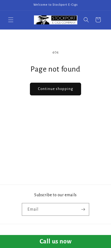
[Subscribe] (83, 209)
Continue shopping (55, 89)
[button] (11, 20)
